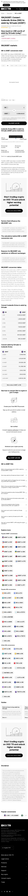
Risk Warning (19, 796)
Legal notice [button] (5, 859)
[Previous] (2, 815)
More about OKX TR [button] (7, 855)
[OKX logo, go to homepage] (6, 9)
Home (2, 13)
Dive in (4, 717)
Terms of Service (16, 800)
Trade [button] (3, 882)
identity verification (13, 430)
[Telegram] (4, 891)
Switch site (6, 5)
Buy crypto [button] (4, 874)
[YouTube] (9, 891)
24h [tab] (7, 65)
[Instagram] (7, 891)
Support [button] (3, 870)
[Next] (26, 815)
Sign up (21, 9)
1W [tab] (12, 65)
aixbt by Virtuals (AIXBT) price (14, 156)
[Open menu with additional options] (26, 9)
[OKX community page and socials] (12, 891)
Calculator (9, 13)
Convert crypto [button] (6, 878)
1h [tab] (3, 65)
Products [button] (4, 862)
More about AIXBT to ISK (14, 385)
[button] (17, 9)
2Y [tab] (24, 65)
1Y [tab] (20, 65)
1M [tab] (16, 65)
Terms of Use (10, 796)
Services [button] (3, 866)
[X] (2, 891)
